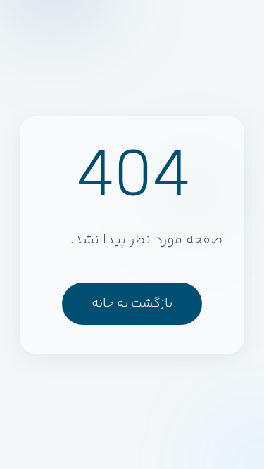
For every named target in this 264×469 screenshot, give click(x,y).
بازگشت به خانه (132, 304)
